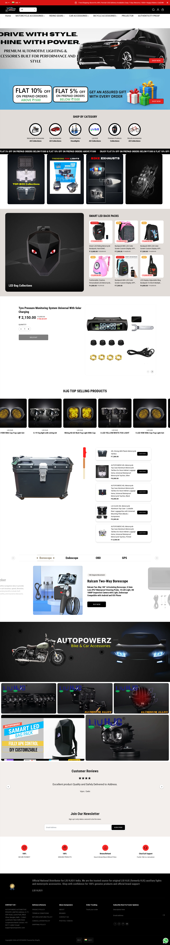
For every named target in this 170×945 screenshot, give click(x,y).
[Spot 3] (71, 658)
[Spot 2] (67, 643)
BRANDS (62, 913)
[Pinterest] (123, 924)
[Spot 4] (20, 631)
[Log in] (158, 10)
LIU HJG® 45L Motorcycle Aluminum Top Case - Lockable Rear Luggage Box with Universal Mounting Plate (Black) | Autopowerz (123, 511)
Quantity (22, 325)
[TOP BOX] (41, 479)
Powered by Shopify (33, 940)
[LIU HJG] (94, 129)
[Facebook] (115, 924)
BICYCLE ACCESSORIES (104, 16)
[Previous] (148, 371)
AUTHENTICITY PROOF (149, 16)
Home (8, 16)
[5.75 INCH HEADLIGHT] (84, 452)
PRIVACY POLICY (38, 909)
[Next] (152, 371)
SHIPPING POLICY (39, 924)
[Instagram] (119, 924)
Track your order (92, 909)
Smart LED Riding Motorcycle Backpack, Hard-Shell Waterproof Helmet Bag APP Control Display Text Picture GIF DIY (100, 247)
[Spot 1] (101, 652)
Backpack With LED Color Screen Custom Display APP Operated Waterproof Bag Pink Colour (126, 247)
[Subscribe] (163, 915)
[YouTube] (127, 924)
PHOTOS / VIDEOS (66, 921)
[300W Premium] (75, 129)
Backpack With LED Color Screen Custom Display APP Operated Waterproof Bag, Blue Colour (126, 281)
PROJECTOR (127, 16)
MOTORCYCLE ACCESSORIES (30, 16)
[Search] (153, 10)
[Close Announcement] (167, 3)
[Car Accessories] (55, 129)
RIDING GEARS (56, 16)
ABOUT (61, 909)
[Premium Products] (114, 129)
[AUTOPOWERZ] (10, 10)
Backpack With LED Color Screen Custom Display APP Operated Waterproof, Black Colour (150, 247)
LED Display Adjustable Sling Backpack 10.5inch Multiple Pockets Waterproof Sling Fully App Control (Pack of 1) (151, 281)
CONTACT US (64, 917)
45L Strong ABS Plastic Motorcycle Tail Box (123, 452)
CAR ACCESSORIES (78, 16)
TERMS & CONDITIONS (40, 913)
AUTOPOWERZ (21, 940)
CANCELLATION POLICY (41, 921)
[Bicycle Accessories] (134, 129)
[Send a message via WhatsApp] (165, 940)
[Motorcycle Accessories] (35, 129)
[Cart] (163, 10)
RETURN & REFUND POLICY (42, 917)
